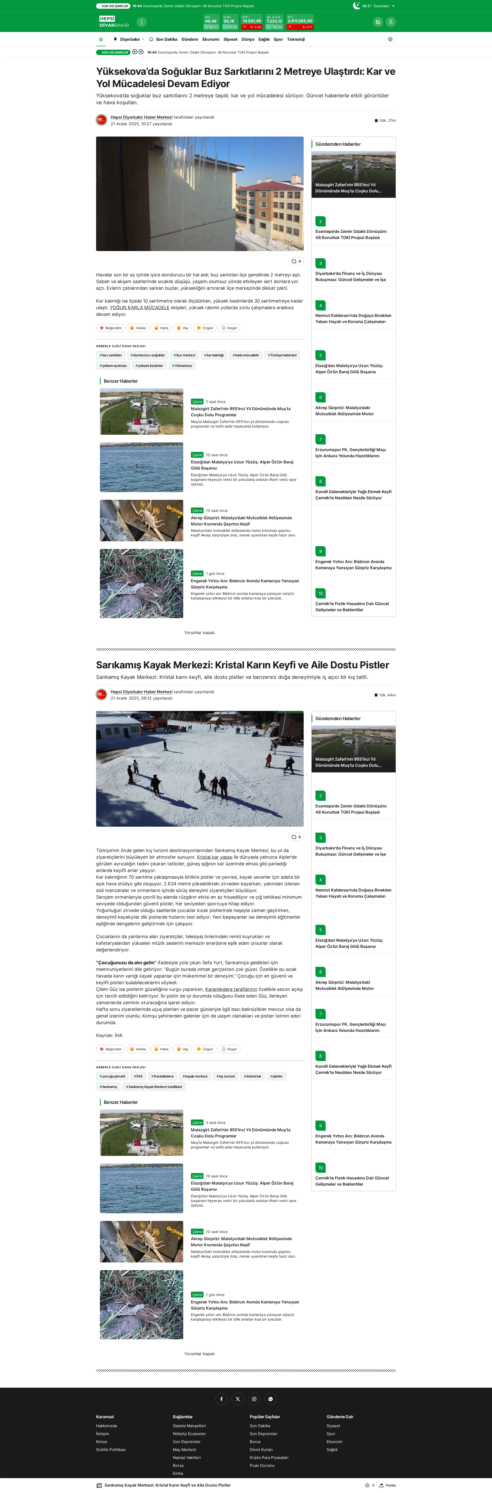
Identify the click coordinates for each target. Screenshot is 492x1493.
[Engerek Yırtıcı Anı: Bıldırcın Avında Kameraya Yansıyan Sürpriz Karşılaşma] (354, 540)
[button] (378, 22)
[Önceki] (135, 52)
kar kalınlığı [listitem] (213, 355)
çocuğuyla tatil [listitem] (112, 1076)
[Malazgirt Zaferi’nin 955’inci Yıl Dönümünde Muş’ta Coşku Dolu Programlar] (354, 174)
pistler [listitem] (276, 1076)
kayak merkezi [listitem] (195, 1076)
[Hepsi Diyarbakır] (114, 21)
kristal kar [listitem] (252, 1076)
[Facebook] (221, 1399)
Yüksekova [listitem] (182, 366)
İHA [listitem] (138, 1076)
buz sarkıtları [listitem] (111, 355)
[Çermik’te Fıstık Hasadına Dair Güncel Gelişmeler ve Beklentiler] (354, 596)
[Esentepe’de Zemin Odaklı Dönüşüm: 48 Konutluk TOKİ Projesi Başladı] (354, 221)
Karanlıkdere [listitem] (162, 1076)
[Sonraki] (141, 52)
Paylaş (391, 1485)
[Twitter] (238, 1399)
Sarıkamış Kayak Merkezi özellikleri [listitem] (154, 1087)
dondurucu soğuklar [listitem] (148, 355)
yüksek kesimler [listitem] (149, 366)
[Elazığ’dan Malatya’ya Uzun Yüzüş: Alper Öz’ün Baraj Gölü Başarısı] (354, 354)
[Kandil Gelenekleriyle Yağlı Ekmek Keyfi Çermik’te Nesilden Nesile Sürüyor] (354, 484)
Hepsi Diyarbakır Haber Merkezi (141, 117)
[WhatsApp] (270, 1399)
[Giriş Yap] (391, 22)
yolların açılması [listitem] (113, 366)
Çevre (197, 401)
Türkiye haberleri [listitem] (282, 355)
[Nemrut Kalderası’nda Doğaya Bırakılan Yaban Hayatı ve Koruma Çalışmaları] (354, 308)
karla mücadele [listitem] (246, 355)
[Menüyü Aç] (142, 22)
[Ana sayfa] (101, 39)
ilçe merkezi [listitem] (184, 355)
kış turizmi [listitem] (226, 1076)
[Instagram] (254, 1399)
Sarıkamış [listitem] (108, 1087)
